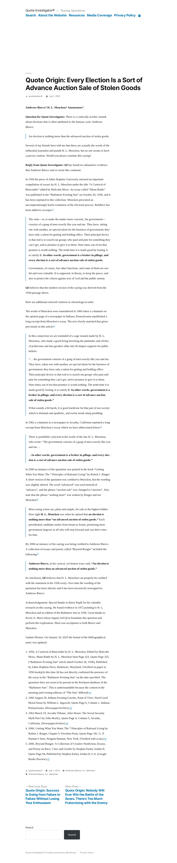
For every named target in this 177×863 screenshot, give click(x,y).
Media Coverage (99, 15)
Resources (77, 15)
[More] (139, 15)
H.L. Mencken (88, 770)
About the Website (52, 15)
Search (31, 15)
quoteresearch (36, 96)
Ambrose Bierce (73, 770)
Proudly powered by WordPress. (61, 852)
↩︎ (90, 692)
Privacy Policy (125, 15)
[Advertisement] (89, 37)
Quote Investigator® (40, 10)
